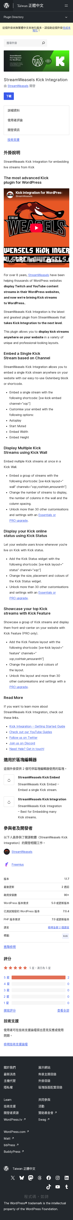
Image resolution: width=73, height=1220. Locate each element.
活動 (41, 1106)
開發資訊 (14, 130)
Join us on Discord (22, 743)
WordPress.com (16, 1132)
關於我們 (10, 1067)
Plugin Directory (14, 17)
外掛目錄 (44, 1081)
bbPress (11, 1145)
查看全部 (63, 1010)
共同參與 (44, 1100)
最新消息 (10, 1074)
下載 (8, 96)
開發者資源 (11, 1113)
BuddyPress (14, 1151)
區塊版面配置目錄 (50, 1087)
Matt (9, 1138)
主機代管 (10, 1081)
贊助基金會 (47, 1113)
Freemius (18, 864)
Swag (44, 1119)
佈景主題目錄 (47, 1074)
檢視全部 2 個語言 (58, 927)
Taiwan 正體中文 (24, 1169)
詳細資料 (14, 110)
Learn (7, 1100)
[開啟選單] (67, 5)
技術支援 (13, 140)
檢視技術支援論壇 (16, 1044)
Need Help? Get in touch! (26, 749)
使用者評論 (15, 120)
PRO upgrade (18, 687)
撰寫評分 (10, 1010)
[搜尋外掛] (43, 43)
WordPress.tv (15, 1119)
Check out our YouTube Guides (30, 732)
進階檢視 (10, 947)
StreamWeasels (18, 86)
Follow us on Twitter (23, 737)
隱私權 (8, 1087)
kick (65, 936)
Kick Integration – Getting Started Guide (37, 726)
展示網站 (44, 1067)
